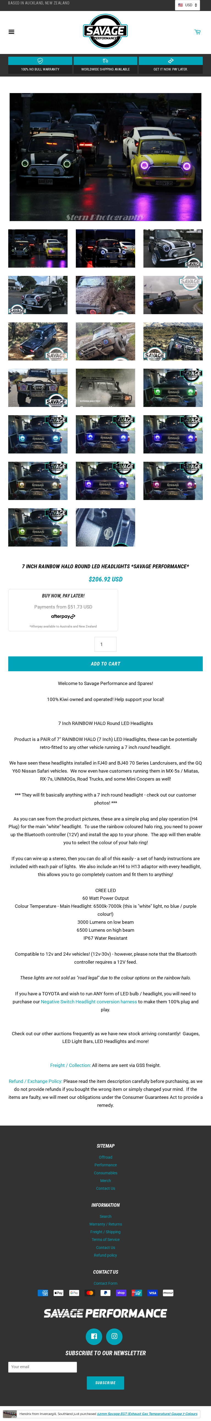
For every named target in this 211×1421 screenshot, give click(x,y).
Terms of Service (106, 1239)
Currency (187, 5)
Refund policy (105, 1255)
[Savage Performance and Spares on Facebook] (94, 1337)
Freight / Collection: (70, 1065)
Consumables (105, 1173)
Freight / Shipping (105, 1232)
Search (106, 1216)
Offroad (105, 1157)
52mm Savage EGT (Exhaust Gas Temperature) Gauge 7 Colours (147, 1414)
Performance (106, 1165)
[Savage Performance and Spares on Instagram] (114, 1337)
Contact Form (105, 1283)
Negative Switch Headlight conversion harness (89, 1001)
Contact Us (105, 1188)
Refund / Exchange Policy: (35, 1081)
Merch (105, 1180)
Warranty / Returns (105, 1224)
